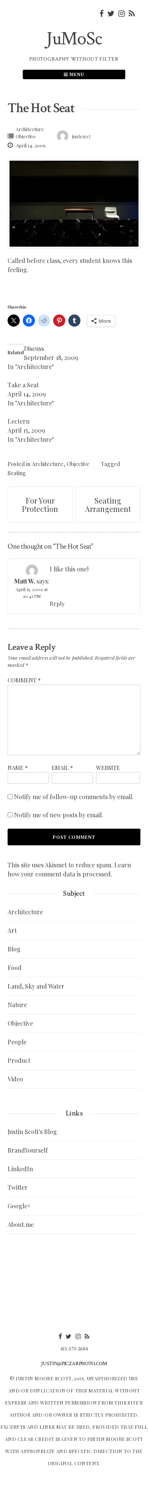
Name (18, 767)
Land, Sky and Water (36, 986)
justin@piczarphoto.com (74, 1363)
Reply (57, 603)
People (17, 1042)
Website (108, 767)
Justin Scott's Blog (32, 1132)
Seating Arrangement (108, 504)
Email (62, 767)
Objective (26, 136)
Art (12, 930)
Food (15, 967)
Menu (76, 74)
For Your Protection (40, 504)
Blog (14, 949)
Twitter (18, 1187)
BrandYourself (28, 1150)
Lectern (19, 421)
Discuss (34, 348)
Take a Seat (23, 385)
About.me (21, 1224)
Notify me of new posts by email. (58, 815)
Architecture (30, 129)
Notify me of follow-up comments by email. (74, 797)
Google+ (19, 1206)
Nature (17, 1005)
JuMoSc (74, 39)
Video (15, 1079)
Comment (24, 680)
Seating (17, 473)
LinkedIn (20, 1169)
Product (19, 1060)
